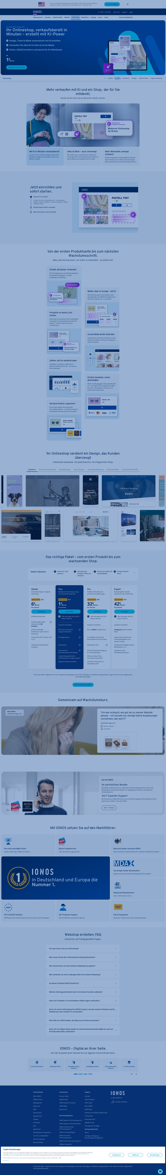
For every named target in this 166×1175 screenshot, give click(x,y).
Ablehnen (135, 1155)
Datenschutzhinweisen (28, 1155)
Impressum (6, 1160)
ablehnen (68, 1155)
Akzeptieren (16, 1158)
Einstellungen (16, 1154)
